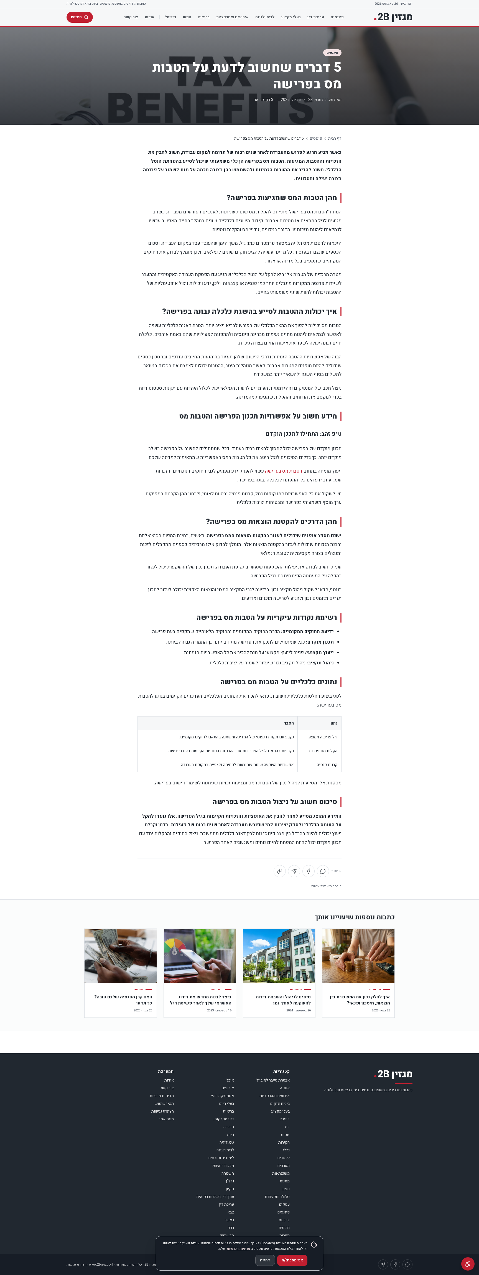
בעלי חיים (226, 1103)
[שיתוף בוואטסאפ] (323, 871)
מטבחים (283, 1166)
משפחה (227, 1173)
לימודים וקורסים (221, 1158)
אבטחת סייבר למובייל (273, 1080)
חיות (230, 1135)
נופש (187, 17)
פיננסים (337, 17)
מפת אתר (166, 1119)
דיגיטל (170, 17)
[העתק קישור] (280, 871)
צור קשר (131, 17)
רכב (231, 1228)
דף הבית (335, 138)
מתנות (285, 1181)
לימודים (283, 1158)
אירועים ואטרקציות (232, 17)
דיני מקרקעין (223, 1119)
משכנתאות (281, 1173)
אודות (149, 17)
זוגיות (285, 1135)
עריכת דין (315, 17)
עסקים (284, 1204)
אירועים (228, 1088)
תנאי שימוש (164, 1103)
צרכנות (284, 1220)
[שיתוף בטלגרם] (294, 871)
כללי (286, 1150)
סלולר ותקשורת (277, 1197)
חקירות (284, 1142)
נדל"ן (230, 1181)
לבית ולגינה (264, 17)
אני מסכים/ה (292, 1260)
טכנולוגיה (227, 1142)
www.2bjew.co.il (101, 1264)
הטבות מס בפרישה (283, 471)
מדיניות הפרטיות (238, 1248)
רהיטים (284, 1228)
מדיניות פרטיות (162, 1096)
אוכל (230, 1080)
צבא (230, 1212)
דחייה (265, 1260)
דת (287, 1127)
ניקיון (230, 1189)
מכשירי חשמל (223, 1166)
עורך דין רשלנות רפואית (215, 1197)
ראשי (229, 1220)
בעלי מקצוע (291, 17)
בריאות (204, 17)
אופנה (285, 1088)
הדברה (228, 1127)
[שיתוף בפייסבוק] (308, 871)
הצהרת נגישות (162, 1111)
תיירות (284, 1235)
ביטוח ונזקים (280, 1103)
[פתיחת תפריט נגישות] (468, 1264)
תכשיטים (227, 1235)
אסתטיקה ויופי (222, 1096)
